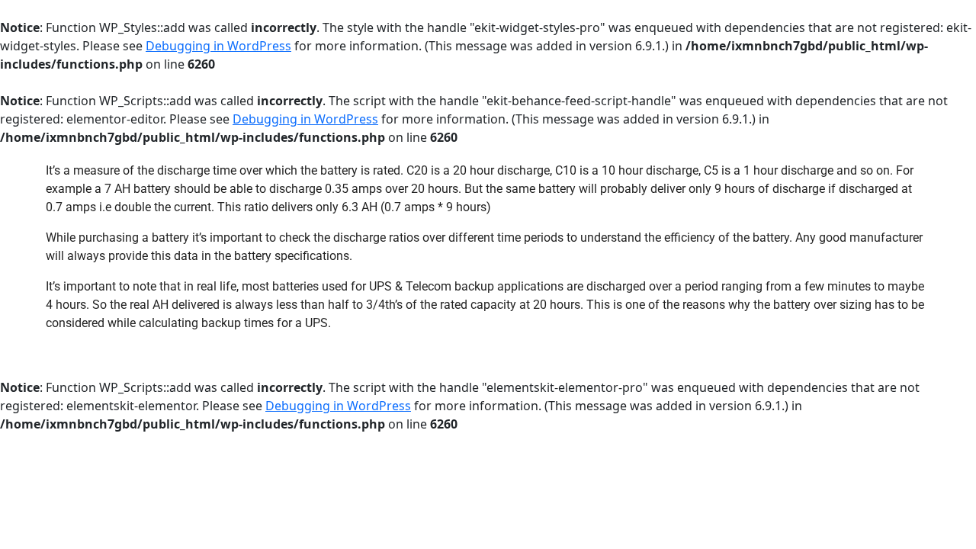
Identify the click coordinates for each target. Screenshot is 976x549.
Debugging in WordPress (218, 45)
